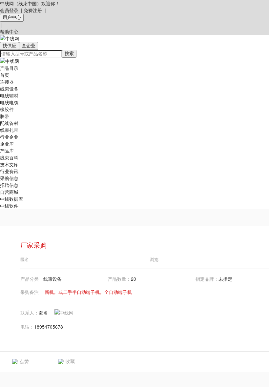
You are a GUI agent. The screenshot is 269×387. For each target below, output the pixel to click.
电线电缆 (9, 102)
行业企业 (9, 136)
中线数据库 (11, 198)
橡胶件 (7, 109)
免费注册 (33, 10)
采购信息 (9, 178)
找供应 (9, 45)
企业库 (7, 143)
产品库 (7, 150)
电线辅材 (9, 95)
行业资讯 (9, 171)
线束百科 (9, 157)
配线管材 (9, 123)
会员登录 (9, 10)
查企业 (28, 45)
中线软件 (9, 205)
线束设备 (9, 88)
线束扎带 (9, 130)
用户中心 (12, 17)
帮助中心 (9, 31)
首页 (4, 74)
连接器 (7, 81)
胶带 (4, 116)
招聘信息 (9, 185)
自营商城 (9, 192)
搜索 (69, 53)
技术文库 (9, 164)
